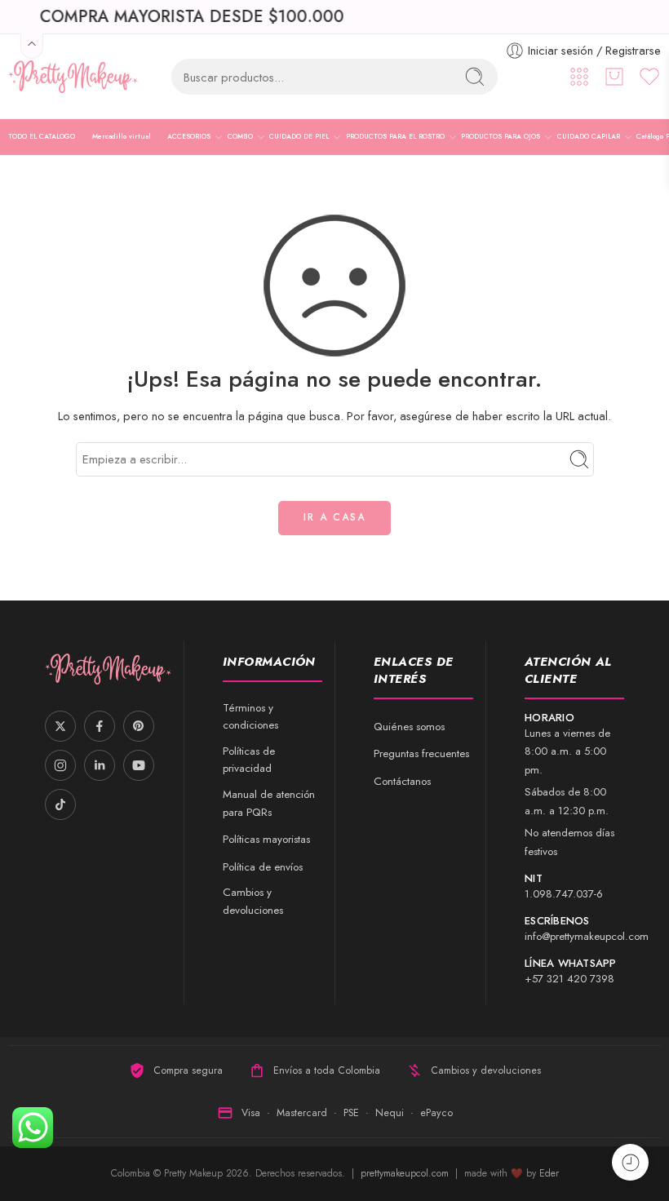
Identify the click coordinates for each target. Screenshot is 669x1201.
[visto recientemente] (630, 1162)
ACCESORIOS (188, 136)
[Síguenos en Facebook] (99, 726)
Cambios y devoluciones (253, 901)
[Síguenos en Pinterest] (138, 726)
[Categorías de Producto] (579, 76)
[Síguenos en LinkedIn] (99, 765)
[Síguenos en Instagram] (60, 765)
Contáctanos (402, 781)
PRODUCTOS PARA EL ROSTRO (395, 136)
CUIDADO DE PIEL (299, 136)
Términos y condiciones (250, 716)
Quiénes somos (409, 726)
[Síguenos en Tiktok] (60, 804)
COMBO (240, 136)
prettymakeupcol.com (406, 1173)
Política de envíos (263, 867)
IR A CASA (334, 517)
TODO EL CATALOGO (41, 136)
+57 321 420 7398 (569, 978)
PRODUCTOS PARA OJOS (500, 136)
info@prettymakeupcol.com (587, 936)
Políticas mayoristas (266, 839)
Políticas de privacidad (249, 760)
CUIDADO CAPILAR (588, 136)
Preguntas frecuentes (421, 753)
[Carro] (614, 76)
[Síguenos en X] (60, 726)
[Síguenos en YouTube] (138, 765)
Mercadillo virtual (121, 136)
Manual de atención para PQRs (269, 803)
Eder (549, 1173)
